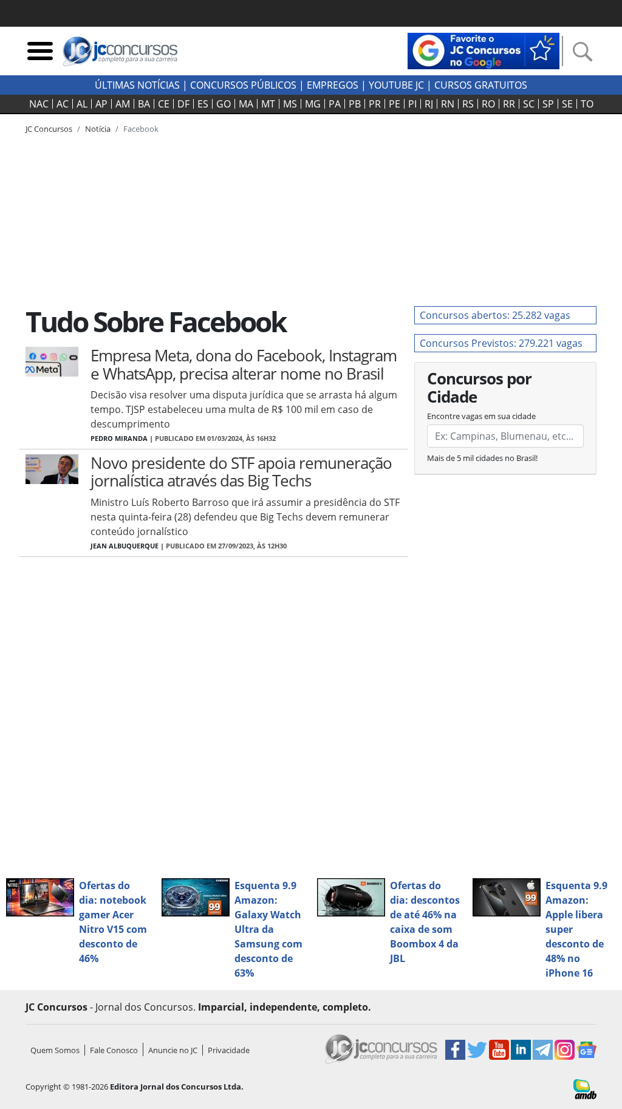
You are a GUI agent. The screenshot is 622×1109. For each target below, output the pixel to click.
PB (355, 104)
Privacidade (229, 1050)
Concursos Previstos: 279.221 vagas (501, 343)
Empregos (332, 85)
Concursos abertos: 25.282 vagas (495, 315)
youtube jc (396, 85)
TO (587, 104)
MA (246, 104)
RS (468, 104)
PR (375, 104)
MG (313, 104)
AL (82, 104)
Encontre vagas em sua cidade (481, 416)
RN (447, 104)
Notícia (98, 128)
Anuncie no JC (172, 1050)
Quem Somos (55, 1050)
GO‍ (223, 104)
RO (488, 104)
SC (529, 104)
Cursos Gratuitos (480, 85)
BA (144, 104)
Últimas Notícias (137, 85)
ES (202, 104)
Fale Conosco (114, 1050)
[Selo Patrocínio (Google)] (483, 49)
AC (62, 104)
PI (412, 104)
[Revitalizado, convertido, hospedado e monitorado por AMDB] (584, 1088)
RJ (429, 104)
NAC (39, 104)
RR (509, 104)
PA (335, 104)
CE (163, 104)
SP (548, 104)
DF (183, 104)
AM (122, 104)
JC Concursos (49, 128)
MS (290, 104)
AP (101, 104)
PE (394, 104)
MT (268, 104)
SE (567, 104)
